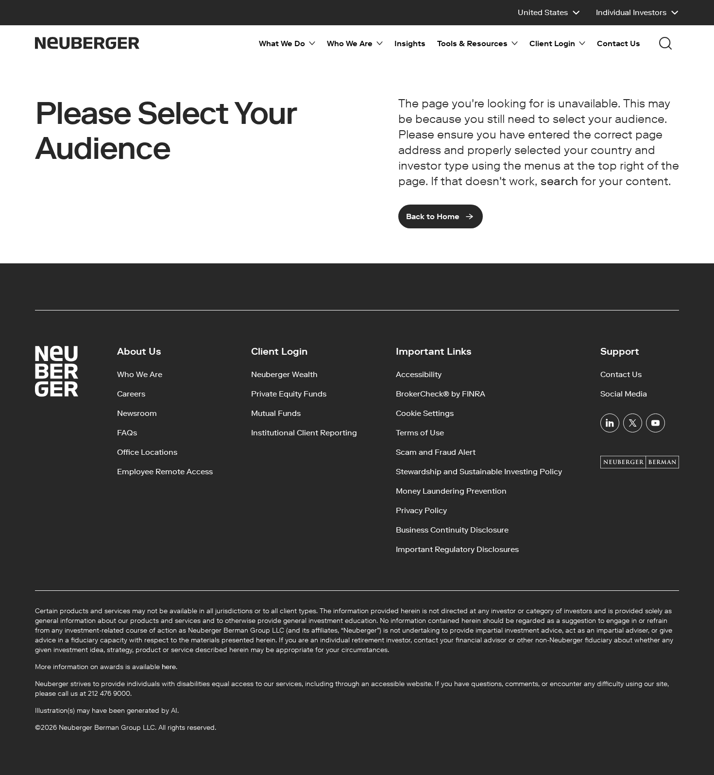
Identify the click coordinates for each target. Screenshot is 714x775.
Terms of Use (420, 432)
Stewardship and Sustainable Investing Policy (479, 471)
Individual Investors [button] (631, 12)
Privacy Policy (421, 510)
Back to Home (432, 216)
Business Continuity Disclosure (452, 529)
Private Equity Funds (288, 393)
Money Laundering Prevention (451, 491)
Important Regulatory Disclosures (457, 549)
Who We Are (139, 374)
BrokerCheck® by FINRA (440, 393)
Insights (409, 43)
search (559, 181)
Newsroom (137, 413)
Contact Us (618, 43)
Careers (131, 393)
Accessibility (419, 374)
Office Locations (147, 452)
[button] (549, 12)
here (169, 667)
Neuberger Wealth (284, 374)
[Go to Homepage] (87, 43)
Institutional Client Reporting (304, 432)
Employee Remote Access (165, 471)
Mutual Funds (276, 413)
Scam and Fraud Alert (436, 452)
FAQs (127, 432)
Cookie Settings (425, 413)
